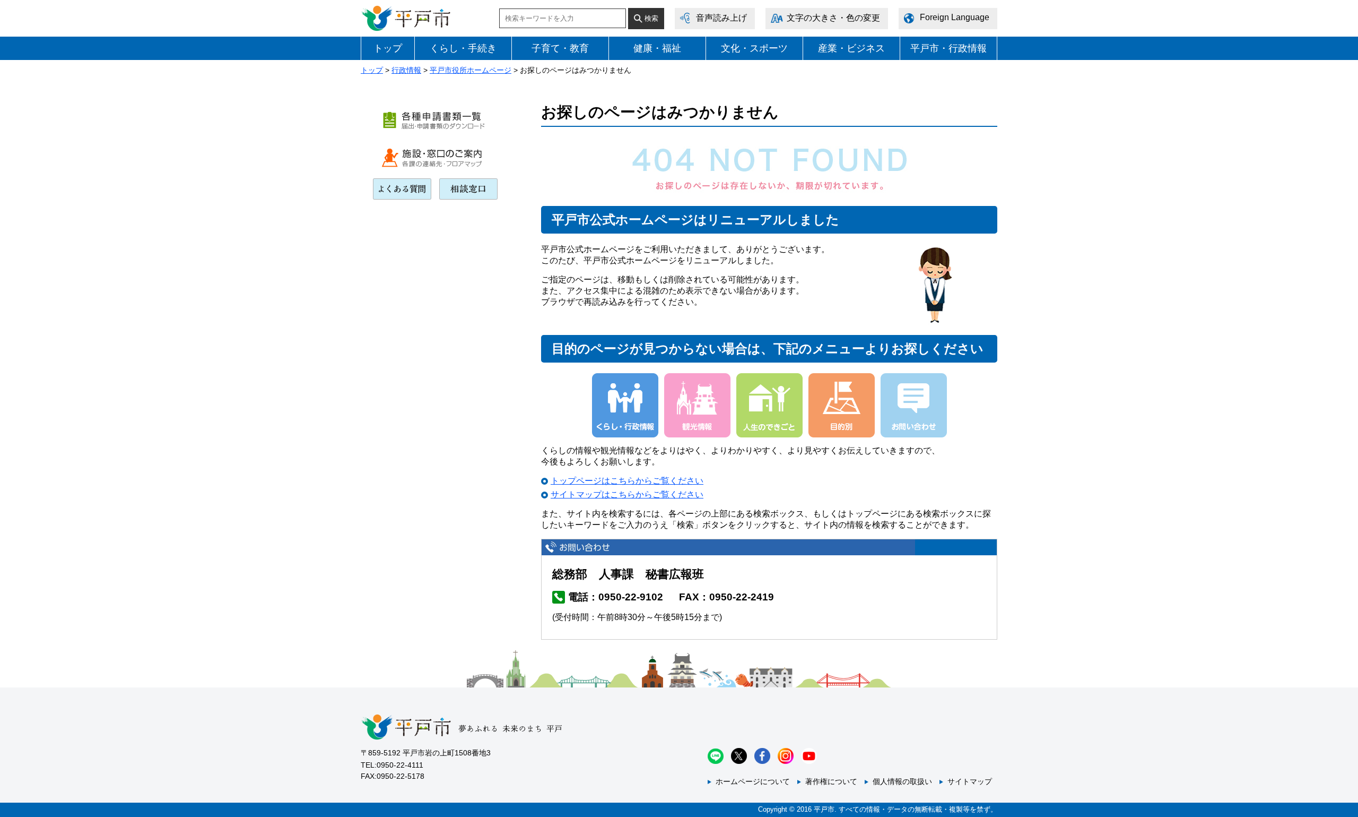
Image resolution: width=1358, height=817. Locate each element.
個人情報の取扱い (902, 781)
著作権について (831, 781)
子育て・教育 (560, 48)
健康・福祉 (657, 48)
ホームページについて (753, 781)
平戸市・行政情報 (948, 48)
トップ (387, 48)
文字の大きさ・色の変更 (833, 17)
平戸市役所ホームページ (470, 70)
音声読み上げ (721, 17)
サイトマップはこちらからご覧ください (627, 494)
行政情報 (406, 70)
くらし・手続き (463, 48)
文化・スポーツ (754, 48)
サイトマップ (969, 781)
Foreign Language (954, 17)
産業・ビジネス (851, 48)
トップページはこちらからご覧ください (627, 480)
